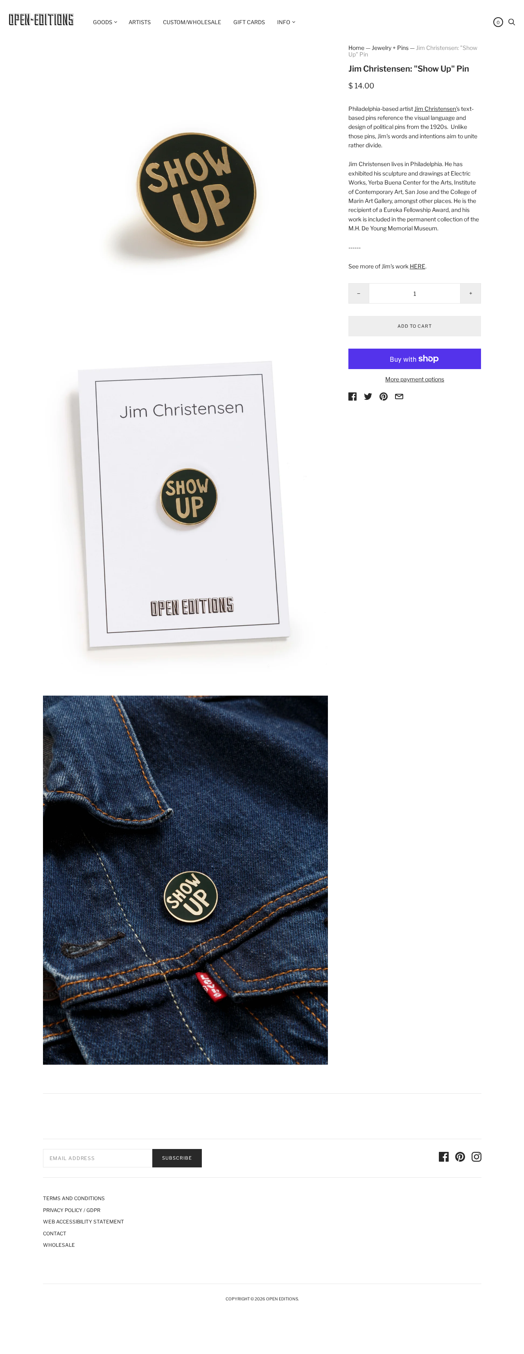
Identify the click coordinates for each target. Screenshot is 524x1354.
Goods (102, 22)
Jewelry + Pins (390, 47)
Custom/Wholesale (192, 22)
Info (283, 22)
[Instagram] (476, 1158)
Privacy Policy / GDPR (71, 1210)
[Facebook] (444, 1158)
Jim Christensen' (435, 108)
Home (356, 47)
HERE (417, 266)
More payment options (414, 379)
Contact (54, 1233)
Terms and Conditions (74, 1198)
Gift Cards (249, 22)
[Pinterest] (460, 1158)
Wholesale (59, 1245)
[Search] (512, 23)
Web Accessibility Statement (83, 1222)
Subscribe (177, 1158)
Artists (140, 22)
